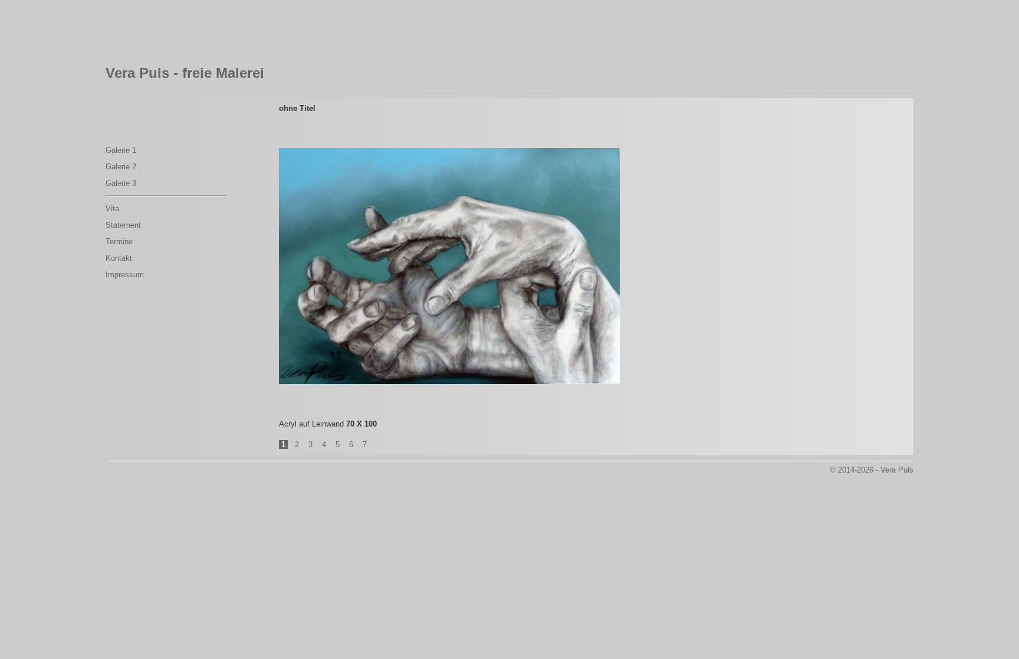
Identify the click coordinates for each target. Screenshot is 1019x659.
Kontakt (119, 258)
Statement (123, 225)
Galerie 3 (121, 183)
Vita (112, 208)
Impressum (125, 274)
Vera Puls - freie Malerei (185, 73)
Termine (119, 241)
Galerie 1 (121, 150)
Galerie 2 (121, 166)
